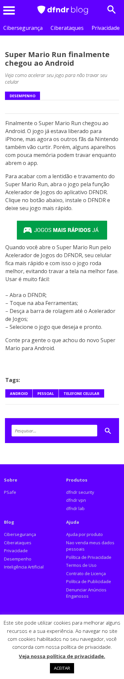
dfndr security (80, 492)
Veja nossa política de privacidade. (62, 656)
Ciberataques (67, 28)
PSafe (10, 492)
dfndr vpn (76, 500)
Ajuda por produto (84, 534)
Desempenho (22, 95)
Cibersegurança (23, 28)
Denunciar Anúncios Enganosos (86, 593)
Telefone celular (81, 393)
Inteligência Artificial (24, 567)
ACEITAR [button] (62, 668)
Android (19, 393)
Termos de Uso (81, 565)
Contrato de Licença (86, 573)
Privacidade (106, 28)
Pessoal (45, 393)
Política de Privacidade (88, 557)
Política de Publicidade (88, 581)
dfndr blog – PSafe (62, 10)
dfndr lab (75, 508)
